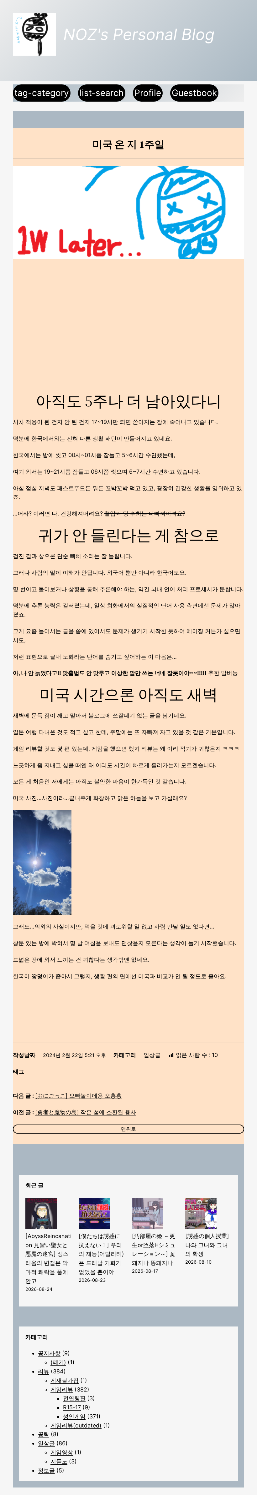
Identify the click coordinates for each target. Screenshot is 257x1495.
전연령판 (74, 1398)
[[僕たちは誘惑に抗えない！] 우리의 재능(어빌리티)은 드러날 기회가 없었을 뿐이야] (94, 1215)
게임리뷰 (61, 1389)
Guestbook (194, 93)
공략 (43, 1434)
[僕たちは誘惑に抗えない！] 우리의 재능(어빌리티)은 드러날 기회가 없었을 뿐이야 (101, 1254)
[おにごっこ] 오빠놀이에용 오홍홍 (78, 1095)
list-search (102, 93)
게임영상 (61, 1452)
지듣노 (58, 1461)
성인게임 (74, 1416)
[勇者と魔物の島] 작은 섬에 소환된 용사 (85, 1112)
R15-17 (72, 1407)
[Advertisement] (128, 315)
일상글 (152, 1055)
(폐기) (58, 1362)
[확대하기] (63, 818)
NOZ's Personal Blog (138, 34)
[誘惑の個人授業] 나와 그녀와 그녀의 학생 (207, 1245)
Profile (147, 93)
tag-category (41, 93)
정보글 (46, 1470)
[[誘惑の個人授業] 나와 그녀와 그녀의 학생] (201, 1215)
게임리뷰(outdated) (76, 1425)
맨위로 (128, 1129)
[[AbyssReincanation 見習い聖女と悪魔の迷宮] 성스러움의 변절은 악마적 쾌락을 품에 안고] (41, 1215)
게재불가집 (64, 1380)
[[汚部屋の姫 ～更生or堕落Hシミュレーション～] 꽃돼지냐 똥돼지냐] (147, 1215)
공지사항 (49, 1353)
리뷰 (43, 1371)
